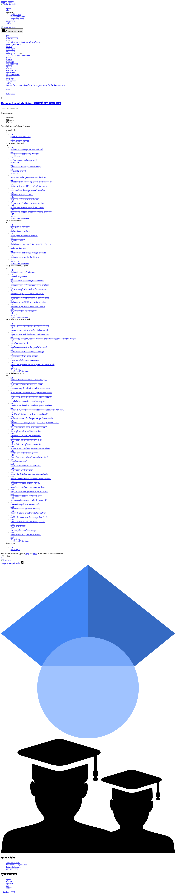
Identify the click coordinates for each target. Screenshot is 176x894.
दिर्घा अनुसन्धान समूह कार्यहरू (21, 55)
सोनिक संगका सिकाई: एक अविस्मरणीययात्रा (26, 42)
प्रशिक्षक (9, 60)
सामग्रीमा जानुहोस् (7, 2)
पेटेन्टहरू (9, 66)
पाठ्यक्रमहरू (10, 21)
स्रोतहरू (9, 77)
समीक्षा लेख (9, 79)
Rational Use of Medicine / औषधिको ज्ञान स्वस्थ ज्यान (31, 103)
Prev (2, 558)
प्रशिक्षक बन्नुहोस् (12, 38)
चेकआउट (9, 47)
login (27, 554)
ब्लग (7, 40)
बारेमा (7, 10)
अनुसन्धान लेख (11, 70)
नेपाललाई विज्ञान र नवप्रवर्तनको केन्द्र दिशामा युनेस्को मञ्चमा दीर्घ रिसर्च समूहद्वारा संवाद (35, 85)
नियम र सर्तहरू (11, 81)
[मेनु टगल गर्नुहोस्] (14, 13)
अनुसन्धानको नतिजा (17, 19)
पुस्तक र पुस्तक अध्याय (14, 44)
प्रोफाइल (9, 68)
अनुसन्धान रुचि (16, 15)
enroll (35, 554)
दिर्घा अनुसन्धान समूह (18, 17)
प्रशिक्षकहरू (10, 62)
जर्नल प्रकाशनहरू (12, 64)
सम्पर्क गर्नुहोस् (10, 49)
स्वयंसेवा (8, 23)
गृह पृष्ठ (8, 8)
